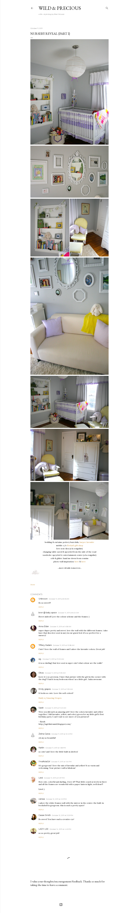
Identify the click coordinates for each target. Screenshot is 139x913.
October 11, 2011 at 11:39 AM (55, 673)
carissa (42, 799)
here (77, 561)
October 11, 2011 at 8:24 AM (68, 613)
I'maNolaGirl (44, 761)
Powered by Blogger (72, 905)
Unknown (43, 599)
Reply (41, 607)
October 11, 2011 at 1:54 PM (61, 762)
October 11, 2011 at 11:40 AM (55, 708)
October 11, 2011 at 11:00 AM (53, 659)
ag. (40, 659)
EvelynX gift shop (75, 545)
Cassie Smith (45, 815)
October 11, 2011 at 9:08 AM (60, 626)
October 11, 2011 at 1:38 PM (55, 748)
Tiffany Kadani (45, 645)
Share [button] (32, 585)
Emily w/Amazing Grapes (50, 698)
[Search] (107, 7)
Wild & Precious (60, 8)
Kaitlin (41, 747)
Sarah (41, 708)
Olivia (41, 673)
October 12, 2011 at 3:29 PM (62, 815)
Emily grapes (45, 689)
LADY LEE (43, 829)
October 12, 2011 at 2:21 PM (56, 799)
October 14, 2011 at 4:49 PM (60, 829)
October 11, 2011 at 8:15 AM (59, 599)
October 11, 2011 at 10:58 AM (63, 645)
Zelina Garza (44, 734)
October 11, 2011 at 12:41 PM (61, 734)
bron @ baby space (48, 612)
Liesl (41, 778)
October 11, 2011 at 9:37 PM (54, 778)
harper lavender (87, 542)
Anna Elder (44, 626)
